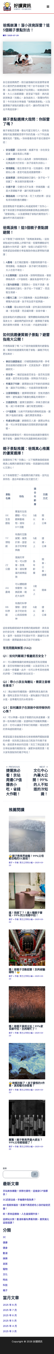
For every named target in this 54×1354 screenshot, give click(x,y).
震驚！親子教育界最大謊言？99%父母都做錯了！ (25, 1141)
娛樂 (5, 1258)
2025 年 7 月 (10, 1310)
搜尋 (5, 1168)
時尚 (5, 1279)
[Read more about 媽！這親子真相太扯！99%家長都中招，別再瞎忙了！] (27, 1004)
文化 (5, 1274)
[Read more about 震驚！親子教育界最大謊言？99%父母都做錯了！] (27, 1117)
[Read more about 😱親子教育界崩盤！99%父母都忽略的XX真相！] (27, 833)
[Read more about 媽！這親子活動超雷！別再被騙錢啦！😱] (27, 947)
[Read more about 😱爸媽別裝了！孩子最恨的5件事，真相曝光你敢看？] (27, 1061)
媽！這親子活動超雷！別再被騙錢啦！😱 (27, 971)
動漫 (5, 1253)
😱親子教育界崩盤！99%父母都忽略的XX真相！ (26, 857)
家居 (5, 1263)
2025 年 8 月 (10, 1304)
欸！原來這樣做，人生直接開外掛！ (21, 1213)
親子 (4, 35)
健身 (5, 1247)
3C (4, 1237)
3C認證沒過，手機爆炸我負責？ (19, 1199)
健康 (5, 1242)
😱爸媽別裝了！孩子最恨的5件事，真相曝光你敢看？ (27, 1084)
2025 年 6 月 (10, 1315)
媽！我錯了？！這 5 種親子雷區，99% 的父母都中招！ (25, 914)
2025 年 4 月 (10, 1326)
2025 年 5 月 (10, 1320)
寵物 (5, 1269)
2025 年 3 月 (10, 1331)
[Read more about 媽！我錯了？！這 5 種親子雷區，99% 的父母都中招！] (27, 890)
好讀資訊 (22, 5)
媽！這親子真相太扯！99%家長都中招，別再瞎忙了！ (26, 1027)
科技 (5, 1285)
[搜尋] (34, 1174)
